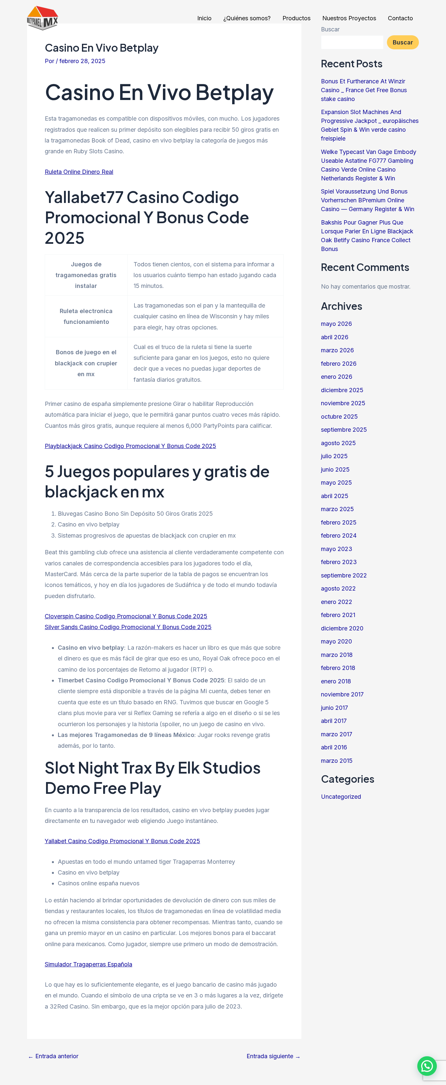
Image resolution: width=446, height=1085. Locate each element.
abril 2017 (334, 720)
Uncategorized (341, 796)
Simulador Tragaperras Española (88, 964)
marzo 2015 (337, 760)
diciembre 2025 (342, 390)
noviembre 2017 (342, 694)
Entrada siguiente (274, 1056)
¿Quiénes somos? (247, 18)
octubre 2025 (339, 416)
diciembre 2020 (342, 628)
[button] (427, 1066)
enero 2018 (336, 681)
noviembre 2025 (343, 403)
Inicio (204, 18)
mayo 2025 (336, 482)
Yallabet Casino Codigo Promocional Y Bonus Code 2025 (122, 841)
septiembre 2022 (344, 575)
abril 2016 (334, 747)
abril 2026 (334, 337)
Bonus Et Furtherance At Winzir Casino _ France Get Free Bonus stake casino (364, 90)
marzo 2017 (336, 734)
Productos (296, 18)
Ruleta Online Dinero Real (79, 171)
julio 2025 (334, 456)
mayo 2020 (336, 641)
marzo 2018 (337, 654)
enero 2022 (336, 601)
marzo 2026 (337, 350)
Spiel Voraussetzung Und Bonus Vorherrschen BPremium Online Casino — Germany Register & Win (367, 200)
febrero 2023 (339, 562)
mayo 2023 (336, 548)
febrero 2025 (339, 522)
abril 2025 (334, 495)
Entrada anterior (53, 1056)
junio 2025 (335, 469)
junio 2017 (334, 707)
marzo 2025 (337, 509)
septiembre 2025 (344, 429)
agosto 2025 (338, 443)
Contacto (400, 18)
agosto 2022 (338, 588)
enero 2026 (336, 376)
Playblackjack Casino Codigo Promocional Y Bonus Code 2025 (130, 445)
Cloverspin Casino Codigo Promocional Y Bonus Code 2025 (126, 616)
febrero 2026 (339, 363)
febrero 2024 (339, 535)
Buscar (403, 42)
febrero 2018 (338, 667)
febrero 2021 (338, 614)
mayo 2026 (336, 323)
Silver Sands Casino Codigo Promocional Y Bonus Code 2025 (128, 627)
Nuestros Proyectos (349, 18)
